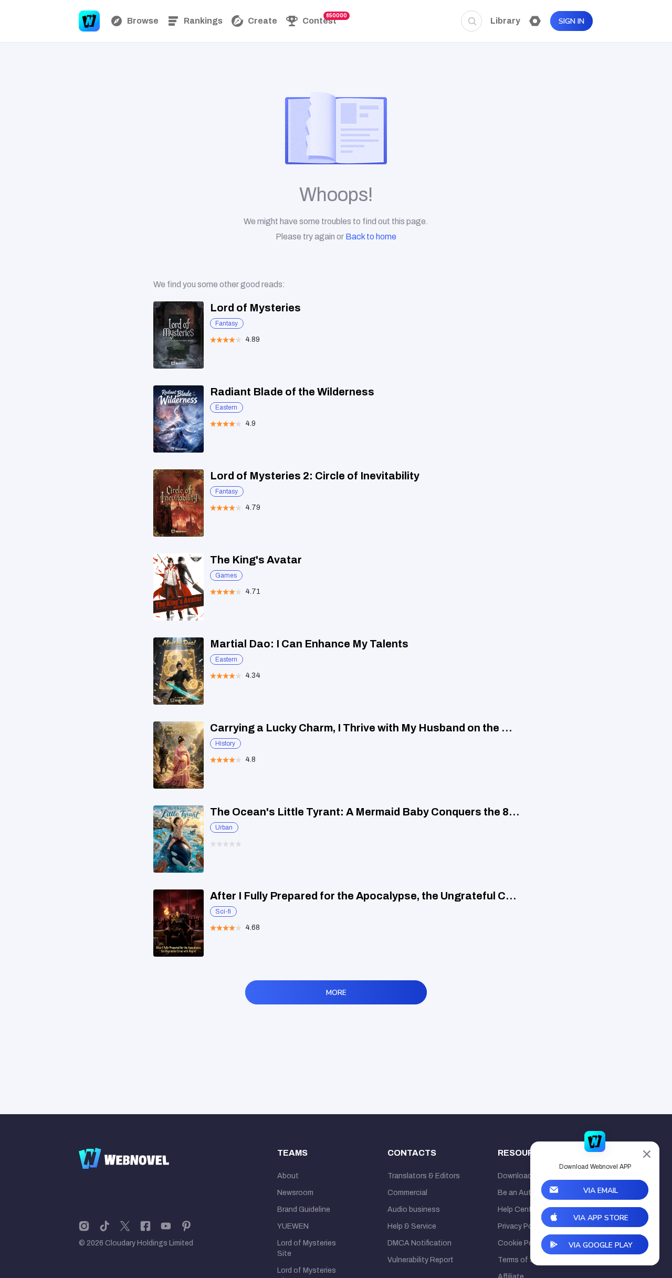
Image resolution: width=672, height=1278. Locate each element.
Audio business (413, 1209)
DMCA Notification (419, 1243)
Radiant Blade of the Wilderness (292, 391)
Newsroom (295, 1193)
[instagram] (84, 1225)
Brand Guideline (303, 1209)
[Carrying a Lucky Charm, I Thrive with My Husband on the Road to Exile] (178, 755)
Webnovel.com (89, 21)
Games (226, 575)
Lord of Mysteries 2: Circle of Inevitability (314, 475)
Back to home (370, 236)
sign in (571, 21)
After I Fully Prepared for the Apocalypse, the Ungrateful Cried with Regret (398, 896)
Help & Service (411, 1226)
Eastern (226, 407)
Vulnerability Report (420, 1260)
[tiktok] (104, 1225)
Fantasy (226, 323)
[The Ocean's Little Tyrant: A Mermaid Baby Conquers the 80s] (178, 839)
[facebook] (145, 1225)
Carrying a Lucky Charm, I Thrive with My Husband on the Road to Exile (389, 728)
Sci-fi (223, 911)
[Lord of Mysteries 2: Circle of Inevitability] (178, 503)
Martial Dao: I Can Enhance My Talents (309, 644)
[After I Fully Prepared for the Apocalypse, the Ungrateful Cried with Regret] (178, 923)
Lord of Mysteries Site (306, 1248)
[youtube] (166, 1225)
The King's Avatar (256, 559)
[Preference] (534, 21)
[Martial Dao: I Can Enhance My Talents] (178, 671)
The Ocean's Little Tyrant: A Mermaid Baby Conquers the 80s (365, 812)
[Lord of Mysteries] (178, 335)
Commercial (407, 1193)
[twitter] (125, 1225)
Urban (224, 827)
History (225, 743)
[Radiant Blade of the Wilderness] (178, 419)
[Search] (471, 21)
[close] (646, 1154)
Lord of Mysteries (255, 307)
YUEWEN (293, 1226)
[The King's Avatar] (178, 587)
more (336, 993)
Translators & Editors (423, 1176)
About (288, 1176)
